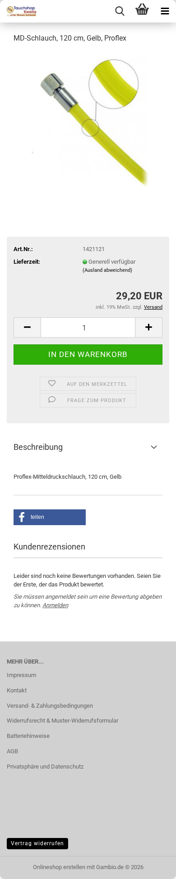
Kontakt (17, 690)
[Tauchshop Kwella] (18, 11)
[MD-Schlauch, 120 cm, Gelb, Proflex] (88, 118)
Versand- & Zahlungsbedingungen (50, 705)
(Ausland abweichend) (107, 270)
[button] (27, 327)
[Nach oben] (151, 865)
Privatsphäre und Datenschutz (45, 766)
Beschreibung (38, 447)
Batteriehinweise (28, 735)
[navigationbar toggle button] (164, 11)
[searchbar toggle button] (119, 11)
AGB (12, 751)
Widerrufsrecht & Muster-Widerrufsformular (62, 720)
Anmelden (55, 605)
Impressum (21, 675)
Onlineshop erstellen (59, 867)
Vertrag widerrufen (37, 843)
